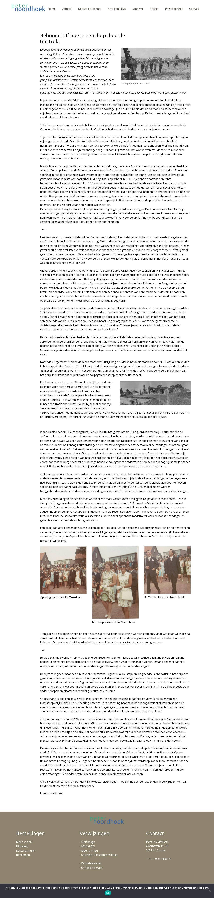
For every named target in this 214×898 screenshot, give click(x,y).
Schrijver (137, 9)
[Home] (28, 7)
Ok (107, 893)
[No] (209, 890)
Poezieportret (174, 9)
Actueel (66, 9)
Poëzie (154, 9)
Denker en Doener (89, 9)
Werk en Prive (117, 9)
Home (52, 9)
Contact (194, 9)
